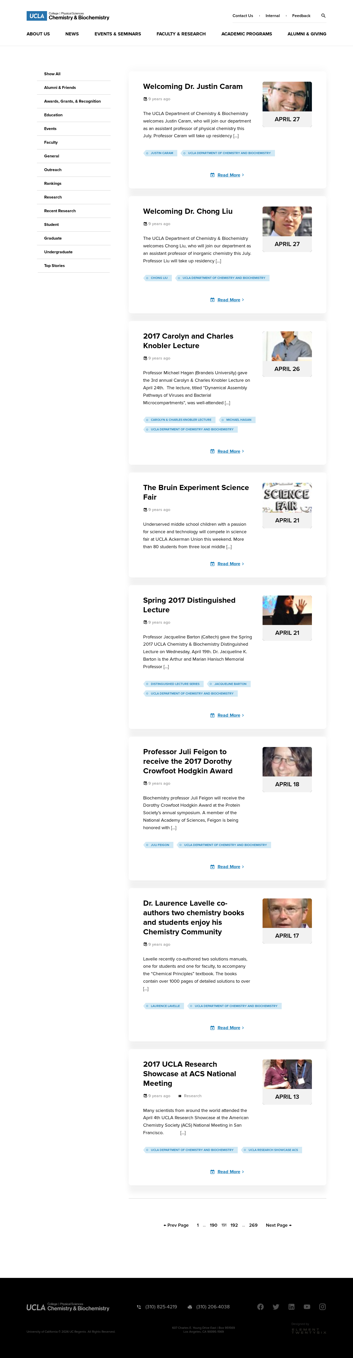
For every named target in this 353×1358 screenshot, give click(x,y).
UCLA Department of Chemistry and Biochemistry (229, 153)
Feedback (301, 15)
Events (50, 128)
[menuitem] (38, 34)
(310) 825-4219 (161, 1307)
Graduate (53, 238)
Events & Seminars (118, 34)
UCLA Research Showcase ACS (273, 1150)
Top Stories (54, 265)
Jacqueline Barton (230, 684)
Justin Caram (162, 153)
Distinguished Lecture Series (175, 684)
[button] (323, 16)
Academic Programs (246, 34)
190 (213, 1225)
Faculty (51, 142)
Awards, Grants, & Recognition (72, 101)
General (51, 156)
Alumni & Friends (60, 87)
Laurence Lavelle (165, 1006)
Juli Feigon (160, 845)
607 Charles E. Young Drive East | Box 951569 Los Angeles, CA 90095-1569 (203, 1330)
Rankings (53, 183)
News (72, 34)
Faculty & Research (181, 34)
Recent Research (60, 210)
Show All (52, 74)
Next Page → (278, 1225)
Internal (273, 15)
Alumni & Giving (307, 34)
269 (253, 1225)
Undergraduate (58, 252)
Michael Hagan (238, 420)
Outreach (53, 169)
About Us (38, 34)
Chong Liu (159, 278)
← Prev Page (176, 1225)
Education (53, 115)
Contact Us (243, 15)
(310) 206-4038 (213, 1307)
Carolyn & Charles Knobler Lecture (181, 420)
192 (234, 1225)
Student (51, 224)
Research (53, 197)
